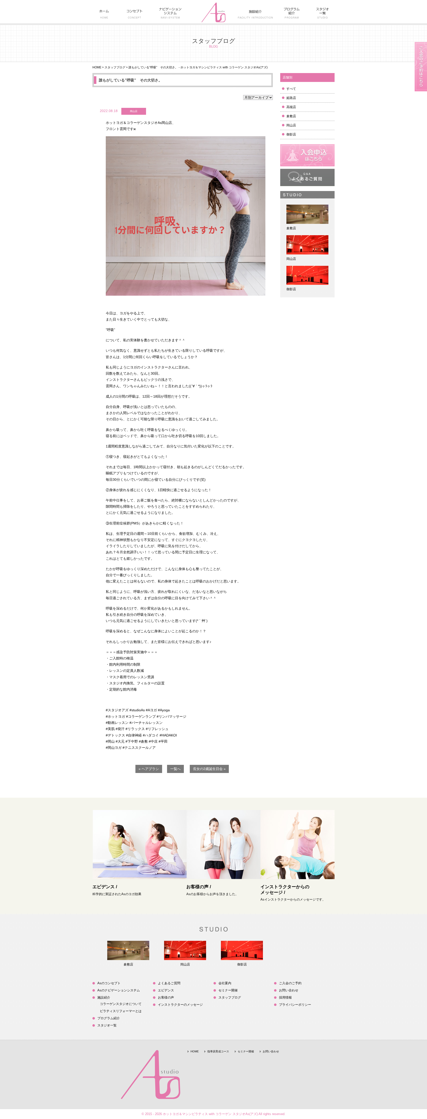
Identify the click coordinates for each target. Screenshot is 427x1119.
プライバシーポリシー (295, 1004)
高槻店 (291, 107)
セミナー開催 (228, 990)
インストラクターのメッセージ (180, 1004)
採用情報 (285, 997)
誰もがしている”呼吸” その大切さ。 (130, 80)
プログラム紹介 (108, 1018)
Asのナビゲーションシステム (118, 990)
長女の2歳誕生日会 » (209, 769)
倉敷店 (291, 116)
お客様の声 (166, 997)
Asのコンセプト (109, 983)
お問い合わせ (288, 990)
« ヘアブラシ (149, 769)
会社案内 (224, 983)
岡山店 (291, 125)
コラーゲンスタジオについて (121, 1004)
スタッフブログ (115, 67)
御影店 (291, 134)
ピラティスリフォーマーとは (121, 1011)
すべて (291, 89)
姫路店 (291, 98)
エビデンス (166, 990)
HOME (96, 67)
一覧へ (175, 769)
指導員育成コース (218, 1051)
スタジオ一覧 (107, 1025)
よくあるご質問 (169, 983)
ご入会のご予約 (290, 983)
